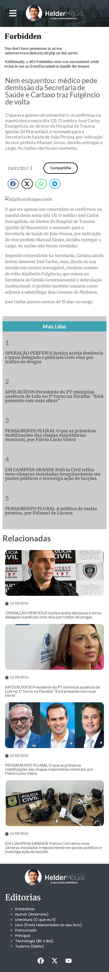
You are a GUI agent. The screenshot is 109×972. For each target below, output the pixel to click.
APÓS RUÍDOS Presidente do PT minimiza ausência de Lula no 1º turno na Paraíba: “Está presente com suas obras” (54, 396)
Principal (22, 935)
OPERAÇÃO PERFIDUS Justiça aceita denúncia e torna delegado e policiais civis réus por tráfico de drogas (54, 357)
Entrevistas (24, 909)
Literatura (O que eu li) (35, 919)
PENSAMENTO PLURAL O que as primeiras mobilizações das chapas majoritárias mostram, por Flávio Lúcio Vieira (50, 435)
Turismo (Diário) (29, 946)
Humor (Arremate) (32, 914)
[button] (13, 13)
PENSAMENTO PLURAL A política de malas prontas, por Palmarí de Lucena (51, 511)
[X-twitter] (54, 960)
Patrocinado (26, 930)
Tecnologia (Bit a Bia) (34, 941)
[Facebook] (40, 960)
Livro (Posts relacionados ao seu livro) (48, 925)
